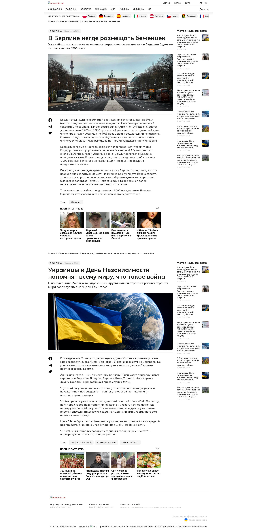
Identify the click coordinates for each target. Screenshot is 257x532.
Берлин (76, 201)
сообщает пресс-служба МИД (110, 381)
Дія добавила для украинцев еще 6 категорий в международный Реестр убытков (186, 78)
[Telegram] (50, 127)
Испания (126, 16)
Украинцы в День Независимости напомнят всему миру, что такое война (188, 144)
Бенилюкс (191, 16)
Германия (108, 16)
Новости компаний (130, 504)
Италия (142, 16)
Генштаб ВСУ (131, 442)
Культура (124, 9)
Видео (177, 3)
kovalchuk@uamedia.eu (101, 507)
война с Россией (82, 442)
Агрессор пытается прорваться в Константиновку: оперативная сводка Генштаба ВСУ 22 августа (187, 60)
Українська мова (198, 519)
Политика (71, 9)
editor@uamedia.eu (60, 507)
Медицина (138, 9)
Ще (149, 9)
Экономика (101, 9)
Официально (55, 9)
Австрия (159, 16)
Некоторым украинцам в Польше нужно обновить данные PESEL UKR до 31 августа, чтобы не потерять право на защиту (188, 97)
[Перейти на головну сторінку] (65, 3)
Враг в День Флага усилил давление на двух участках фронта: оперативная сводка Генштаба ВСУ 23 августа (188, 41)
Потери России (107, 442)
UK (206, 3)
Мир (113, 9)
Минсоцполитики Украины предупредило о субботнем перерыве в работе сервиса (189, 115)
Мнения (166, 3)
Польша (91, 16)
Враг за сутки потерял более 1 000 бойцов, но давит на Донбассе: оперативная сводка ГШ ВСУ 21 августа (188, 160)
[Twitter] (50, 133)
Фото (187, 3)
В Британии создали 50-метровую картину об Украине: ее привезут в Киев (188, 129)
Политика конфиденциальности (190, 516)
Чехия (174, 16)
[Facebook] (50, 120)
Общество (85, 9)
